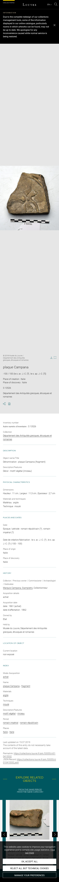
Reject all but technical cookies (29, 868)
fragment (25, 686)
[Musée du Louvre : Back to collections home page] (29, 4)
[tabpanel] (29, 834)
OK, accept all (29, 861)
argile (5, 695)
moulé (6, 704)
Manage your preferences (29, 875)
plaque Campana (11, 686)
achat (6, 676)
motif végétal (9, 713)
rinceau (21, 713)
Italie (5, 732)
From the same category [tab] (30, 792)
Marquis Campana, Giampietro (18, 588)
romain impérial (10, 722)
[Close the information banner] (54, 25)
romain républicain (29, 722)
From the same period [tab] (30, 789)
